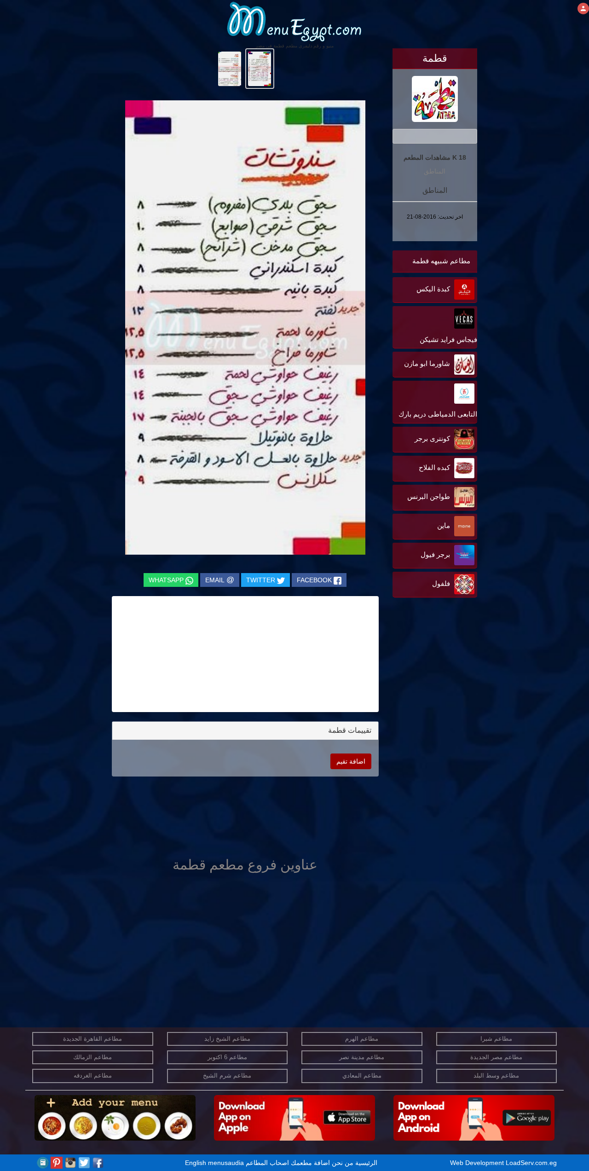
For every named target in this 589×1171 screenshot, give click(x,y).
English (195, 1162)
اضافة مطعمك (310, 1162)
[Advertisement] (419, 693)
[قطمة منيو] (259, 68)
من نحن (342, 1162)
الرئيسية (366, 1162)
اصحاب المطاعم (267, 1162)
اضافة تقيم (350, 761)
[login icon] (583, 8)
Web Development (478, 1162)
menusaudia (226, 1162)
